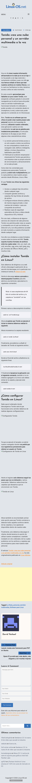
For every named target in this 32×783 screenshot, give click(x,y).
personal (16, 605)
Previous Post (10, 645)
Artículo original (6, 564)
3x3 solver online (7, 747)
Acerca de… (13, 744)
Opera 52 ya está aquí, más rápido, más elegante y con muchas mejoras (17, 657)
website (4, 744)
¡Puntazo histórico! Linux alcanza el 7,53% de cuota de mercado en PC (15, 764)
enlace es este (20, 272)
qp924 (3, 762)
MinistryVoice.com (18, 780)
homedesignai (6, 753)
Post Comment (7, 705)
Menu (3, 14)
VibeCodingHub (6, 738)
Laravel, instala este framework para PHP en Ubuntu (15, 649)
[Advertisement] (16, 584)
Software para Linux (17, 607)
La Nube (10, 605)
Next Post (23, 653)
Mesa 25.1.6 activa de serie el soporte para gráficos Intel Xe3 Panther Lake (15, 755)
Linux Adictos (6, 30)
